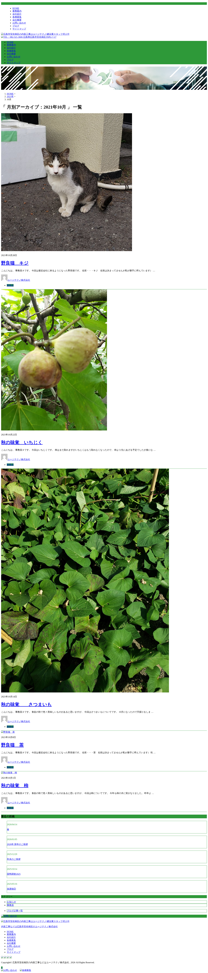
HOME (15, 8)
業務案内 (17, 11)
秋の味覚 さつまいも (26, 704)
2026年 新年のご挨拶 (17, 844)
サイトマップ (19, 29)
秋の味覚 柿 (14, 785)
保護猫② (11, 889)
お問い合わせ (19, 23)
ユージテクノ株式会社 (18, 280)
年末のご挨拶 (14, 859)
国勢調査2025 (14, 874)
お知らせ (11, 902)
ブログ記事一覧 (15, 910)
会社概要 (17, 20)
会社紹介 (17, 14)
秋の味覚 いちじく (22, 442)
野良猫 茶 (12, 745)
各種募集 (17, 17)
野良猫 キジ (15, 263)
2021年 (10, 96)
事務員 (10, 285)
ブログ (15, 26)
